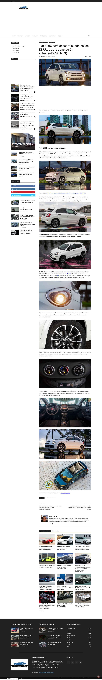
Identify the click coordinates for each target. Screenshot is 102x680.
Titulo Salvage (15, 48)
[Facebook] (50, 524)
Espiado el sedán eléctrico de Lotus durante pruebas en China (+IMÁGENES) (65, 605)
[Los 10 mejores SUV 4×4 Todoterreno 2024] (15, 637)
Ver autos (52, 36)
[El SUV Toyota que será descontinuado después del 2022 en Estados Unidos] (65, 579)
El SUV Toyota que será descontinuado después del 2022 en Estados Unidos (65, 588)
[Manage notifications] (98, 676)
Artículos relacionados (45, 531)
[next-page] (42, 611)
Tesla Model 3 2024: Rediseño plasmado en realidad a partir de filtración (63, 548)
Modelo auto (53, 497)
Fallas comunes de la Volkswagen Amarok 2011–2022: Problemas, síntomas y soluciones (26, 161)
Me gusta (32, 185)
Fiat (51, 40)
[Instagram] (53, 524)
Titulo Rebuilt (15, 52)
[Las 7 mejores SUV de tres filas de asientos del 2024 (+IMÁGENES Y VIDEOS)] (15, 107)
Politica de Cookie (60, 678)
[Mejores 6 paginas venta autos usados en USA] (42, 630)
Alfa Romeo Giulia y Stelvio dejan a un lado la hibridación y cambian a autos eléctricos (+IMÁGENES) (50, 507)
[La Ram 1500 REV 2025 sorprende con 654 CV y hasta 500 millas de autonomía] (65, 558)
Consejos (35, 36)
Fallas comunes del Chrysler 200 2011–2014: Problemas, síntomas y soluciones (26, 154)
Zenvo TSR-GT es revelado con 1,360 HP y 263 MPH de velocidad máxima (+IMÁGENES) (82, 605)
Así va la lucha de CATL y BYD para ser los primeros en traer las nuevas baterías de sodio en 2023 (79, 507)
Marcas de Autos (46, 40)
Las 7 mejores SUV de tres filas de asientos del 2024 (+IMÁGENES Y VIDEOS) (27, 105)
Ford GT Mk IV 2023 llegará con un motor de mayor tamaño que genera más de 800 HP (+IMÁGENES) (47, 588)
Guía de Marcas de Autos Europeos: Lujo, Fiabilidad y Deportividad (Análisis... (26, 232)
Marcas (20, 36)
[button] (89, 36)
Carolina (14, 148)
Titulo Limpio (15, 50)
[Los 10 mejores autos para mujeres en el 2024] (15, 644)
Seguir (32, 188)
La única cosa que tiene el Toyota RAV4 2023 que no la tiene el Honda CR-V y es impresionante (82, 588)
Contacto (13, 1)
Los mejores (43, 36)
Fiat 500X (47, 497)
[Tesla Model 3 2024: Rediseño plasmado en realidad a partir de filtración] (65, 539)
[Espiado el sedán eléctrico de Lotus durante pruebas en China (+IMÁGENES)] (65, 597)
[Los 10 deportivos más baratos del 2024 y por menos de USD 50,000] (15, 98)
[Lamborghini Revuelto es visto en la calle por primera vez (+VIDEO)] (47, 558)
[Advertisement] (64, 7)
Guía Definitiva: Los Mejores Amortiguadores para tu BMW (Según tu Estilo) (27, 217)
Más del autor (55, 531)
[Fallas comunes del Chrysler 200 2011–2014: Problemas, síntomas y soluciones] (14, 154)
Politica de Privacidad (75, 678)
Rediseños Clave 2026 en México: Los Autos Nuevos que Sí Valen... (27, 224)
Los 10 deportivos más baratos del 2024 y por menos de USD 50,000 (26, 96)
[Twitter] (80, 662)
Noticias (27, 36)
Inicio (14, 36)
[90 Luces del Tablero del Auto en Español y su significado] (42, 637)
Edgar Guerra (43, 56)
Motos (60, 36)
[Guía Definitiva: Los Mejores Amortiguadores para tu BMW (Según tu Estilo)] (15, 217)
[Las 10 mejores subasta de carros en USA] (15, 116)
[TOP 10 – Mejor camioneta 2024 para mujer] (15, 630)
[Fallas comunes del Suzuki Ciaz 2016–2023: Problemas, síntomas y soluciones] (23, 141)
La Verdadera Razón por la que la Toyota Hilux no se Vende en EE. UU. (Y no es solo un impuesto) (47, 548)
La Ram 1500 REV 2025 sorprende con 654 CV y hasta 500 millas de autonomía (64, 567)
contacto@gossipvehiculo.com (46, 672)
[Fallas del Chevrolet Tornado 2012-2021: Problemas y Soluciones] (14, 174)
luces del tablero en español (19, 46)
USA (54, 42)
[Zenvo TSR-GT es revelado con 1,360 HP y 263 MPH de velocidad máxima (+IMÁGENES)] (83, 597)
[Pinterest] (76, 662)
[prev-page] (40, 611)
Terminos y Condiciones (86, 678)
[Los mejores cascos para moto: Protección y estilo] (15, 209)
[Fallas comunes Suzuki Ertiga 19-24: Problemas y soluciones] (14, 168)
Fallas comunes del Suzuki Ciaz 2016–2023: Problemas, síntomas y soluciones (22, 144)
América (50, 42)
